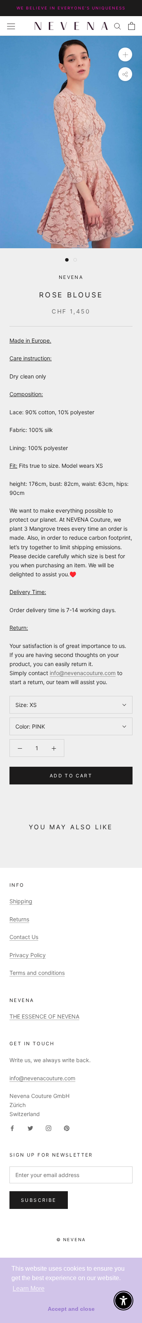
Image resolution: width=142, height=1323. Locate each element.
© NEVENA (71, 1239)
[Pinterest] (66, 1127)
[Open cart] (131, 26)
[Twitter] (30, 1127)
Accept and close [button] (71, 1309)
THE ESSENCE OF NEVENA (44, 1016)
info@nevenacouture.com (83, 673)
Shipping (20, 901)
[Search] (117, 25)
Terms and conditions (37, 972)
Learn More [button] (29, 1288)
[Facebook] (12, 1127)
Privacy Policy (27, 955)
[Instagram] (48, 1127)
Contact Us (23, 937)
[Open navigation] (11, 26)
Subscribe (38, 1200)
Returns (19, 919)
